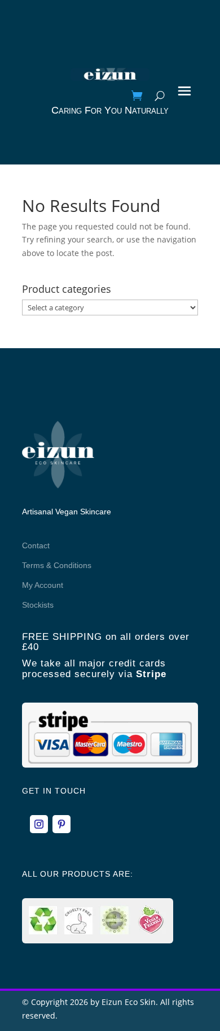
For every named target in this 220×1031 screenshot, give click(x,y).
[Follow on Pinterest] (61, 824)
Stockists (38, 604)
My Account (42, 585)
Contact (36, 545)
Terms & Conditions (56, 565)
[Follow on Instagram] (39, 824)
